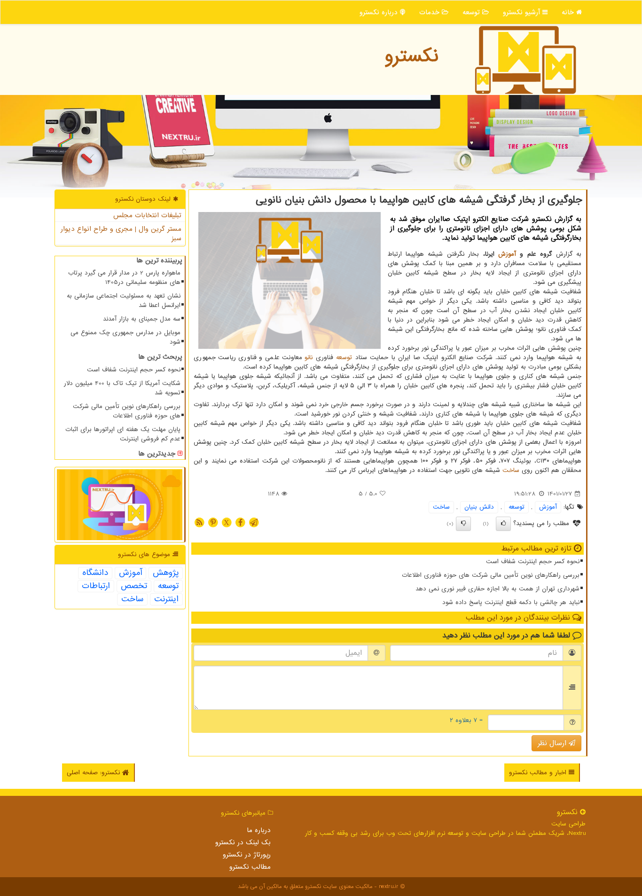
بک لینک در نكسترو (243, 842)
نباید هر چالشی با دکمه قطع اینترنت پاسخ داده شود (510, 602)
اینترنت (166, 599)
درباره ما (259, 830)
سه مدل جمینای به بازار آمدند (141, 318)
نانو (309, 357)
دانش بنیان (479, 507)
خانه (569, 12)
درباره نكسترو (380, 12)
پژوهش (166, 573)
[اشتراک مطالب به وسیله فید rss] (199, 522)
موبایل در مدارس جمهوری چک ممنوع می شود (125, 337)
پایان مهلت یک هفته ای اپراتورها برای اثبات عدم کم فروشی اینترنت (122, 434)
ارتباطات (96, 586)
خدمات (430, 12)
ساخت (510, 470)
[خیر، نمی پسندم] (463, 524)
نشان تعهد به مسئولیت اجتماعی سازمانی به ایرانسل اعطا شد (123, 300)
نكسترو (411, 56)
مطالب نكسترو (250, 867)
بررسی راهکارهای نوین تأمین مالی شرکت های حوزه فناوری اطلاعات (490, 575)
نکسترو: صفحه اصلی (94, 772)
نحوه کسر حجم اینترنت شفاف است (532, 561)
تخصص (134, 586)
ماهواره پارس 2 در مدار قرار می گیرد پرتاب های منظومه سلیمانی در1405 (124, 277)
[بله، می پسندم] (503, 524)
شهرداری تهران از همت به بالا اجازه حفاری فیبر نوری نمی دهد (497, 588)
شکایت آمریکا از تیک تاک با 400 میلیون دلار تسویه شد (122, 388)
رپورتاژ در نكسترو (247, 854)
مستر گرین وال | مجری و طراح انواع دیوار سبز (121, 234)
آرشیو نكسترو (522, 12)
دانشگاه (95, 573)
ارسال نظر (553, 743)
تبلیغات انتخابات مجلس (147, 215)
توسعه (472, 12)
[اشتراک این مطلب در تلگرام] (253, 522)
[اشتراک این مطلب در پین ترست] (213, 522)
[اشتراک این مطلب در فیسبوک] (240, 522)
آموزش (507, 254)
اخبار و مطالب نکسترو (539, 772)
